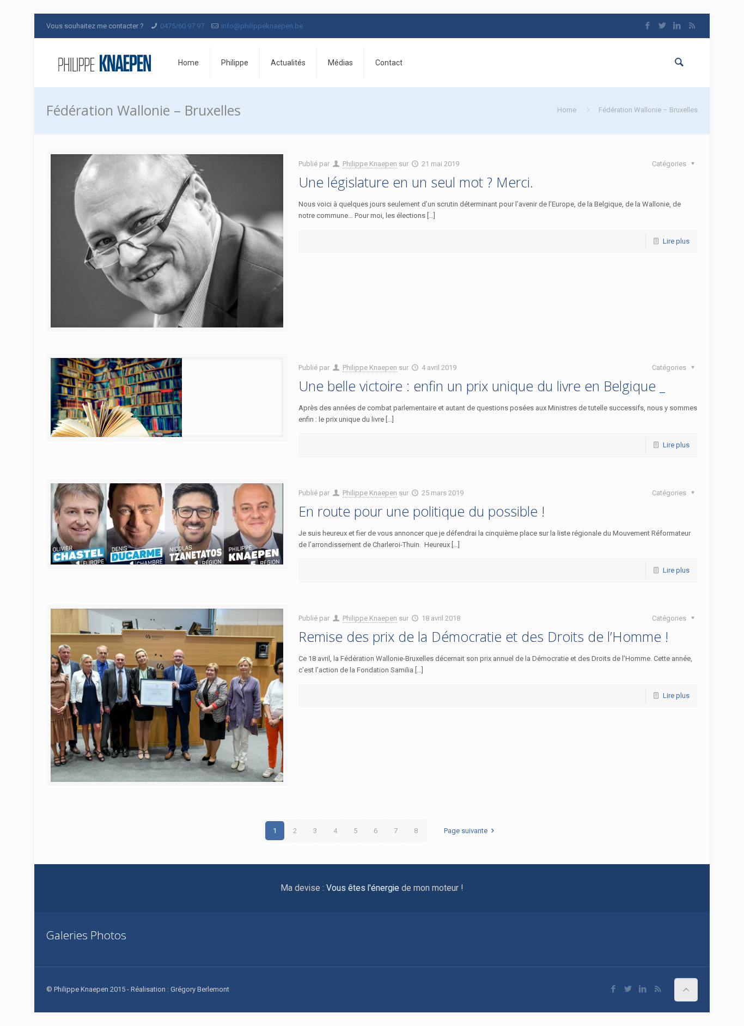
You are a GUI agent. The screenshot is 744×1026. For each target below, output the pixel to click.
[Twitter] (662, 26)
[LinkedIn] (677, 26)
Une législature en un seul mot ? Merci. (415, 182)
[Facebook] (648, 26)
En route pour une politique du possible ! (421, 511)
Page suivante (465, 831)
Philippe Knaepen (370, 164)
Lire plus (676, 241)
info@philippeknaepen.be (262, 26)
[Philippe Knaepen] (104, 62)
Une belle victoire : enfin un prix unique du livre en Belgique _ (481, 386)
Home (566, 110)
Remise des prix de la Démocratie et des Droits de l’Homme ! (483, 636)
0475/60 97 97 (182, 26)
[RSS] (692, 26)
